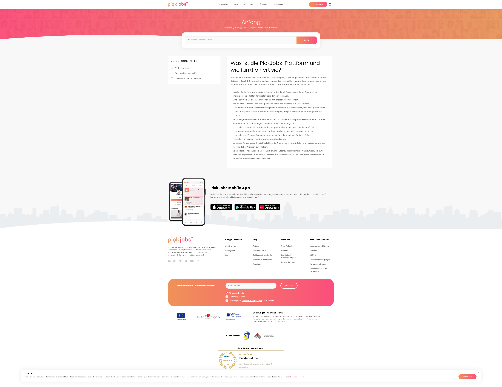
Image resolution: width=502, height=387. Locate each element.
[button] (330, 4)
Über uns (263, 4)
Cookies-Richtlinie (298, 377)
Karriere (284, 250)
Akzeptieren (467, 376)
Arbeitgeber (230, 250)
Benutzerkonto (259, 250)
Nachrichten (248, 4)
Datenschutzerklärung (319, 246)
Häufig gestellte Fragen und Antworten (251, 28)
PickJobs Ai (278, 4)
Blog (236, 4)
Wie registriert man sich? (185, 73)
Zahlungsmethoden (318, 264)
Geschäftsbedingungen (320, 259)
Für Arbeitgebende (237, 297)
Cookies (313, 250)
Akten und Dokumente (262, 259)
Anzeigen (257, 264)
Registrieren (318, 4)
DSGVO (313, 255)
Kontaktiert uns (288, 262)
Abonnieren (289, 285)
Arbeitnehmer (230, 246)
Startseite (223, 4)
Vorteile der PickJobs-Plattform (188, 78)
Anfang (274, 28)
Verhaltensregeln (182, 68)
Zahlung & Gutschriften (263, 255)
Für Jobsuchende (236, 293)
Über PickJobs (287, 246)
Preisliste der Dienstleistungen (288, 256)
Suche (306, 40)
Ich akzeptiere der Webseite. (251, 300)
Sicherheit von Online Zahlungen (318, 269)
